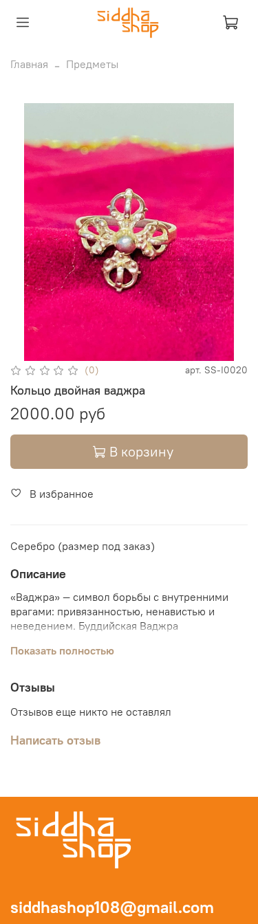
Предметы (92, 64)
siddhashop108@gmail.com (112, 906)
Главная (29, 64)
